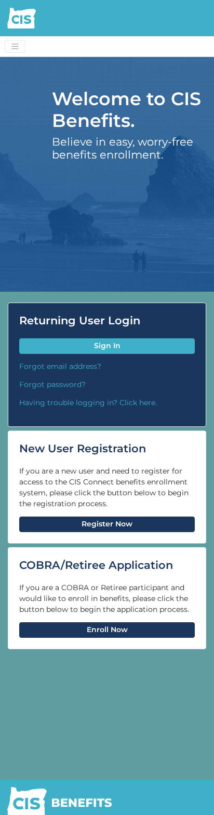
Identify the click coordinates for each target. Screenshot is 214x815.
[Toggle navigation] (15, 46)
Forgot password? (52, 384)
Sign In (107, 345)
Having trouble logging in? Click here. (88, 402)
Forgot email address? (60, 366)
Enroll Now (107, 629)
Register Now (107, 523)
